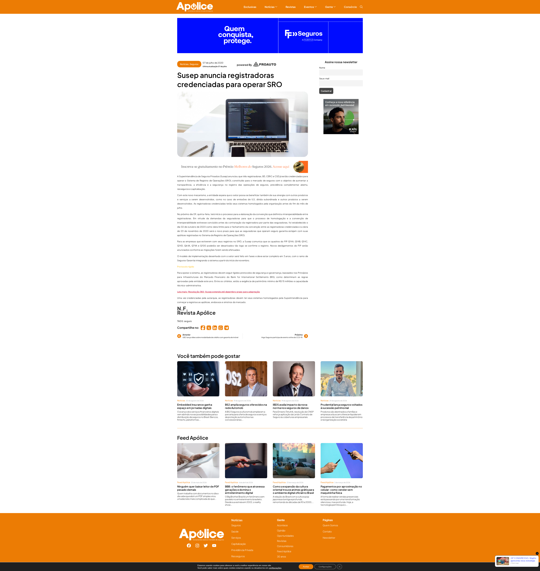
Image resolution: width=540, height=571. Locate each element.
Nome (240, 277)
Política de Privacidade (274, 313)
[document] (270, 285)
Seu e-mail (243, 289)
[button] (301, 254)
